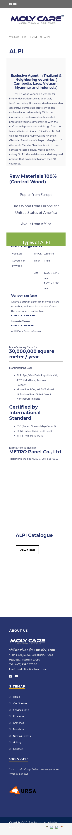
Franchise (18, 729)
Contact (18, 748)
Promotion (19, 716)
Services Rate (21, 709)
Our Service (20, 703)
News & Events (22, 735)
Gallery (17, 742)
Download (27, 549)
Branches (18, 722)
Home (34, 37)
